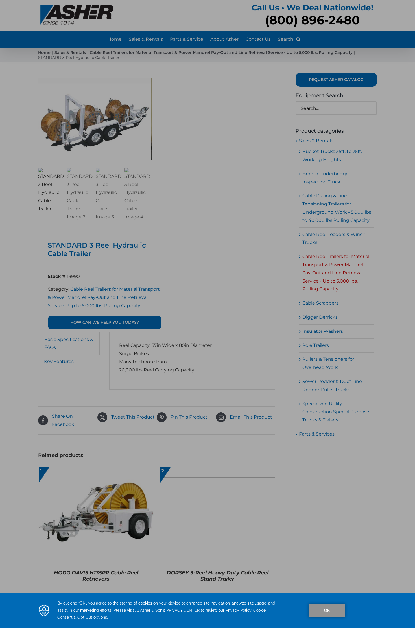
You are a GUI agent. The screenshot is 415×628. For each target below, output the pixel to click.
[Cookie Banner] (207, 610)
